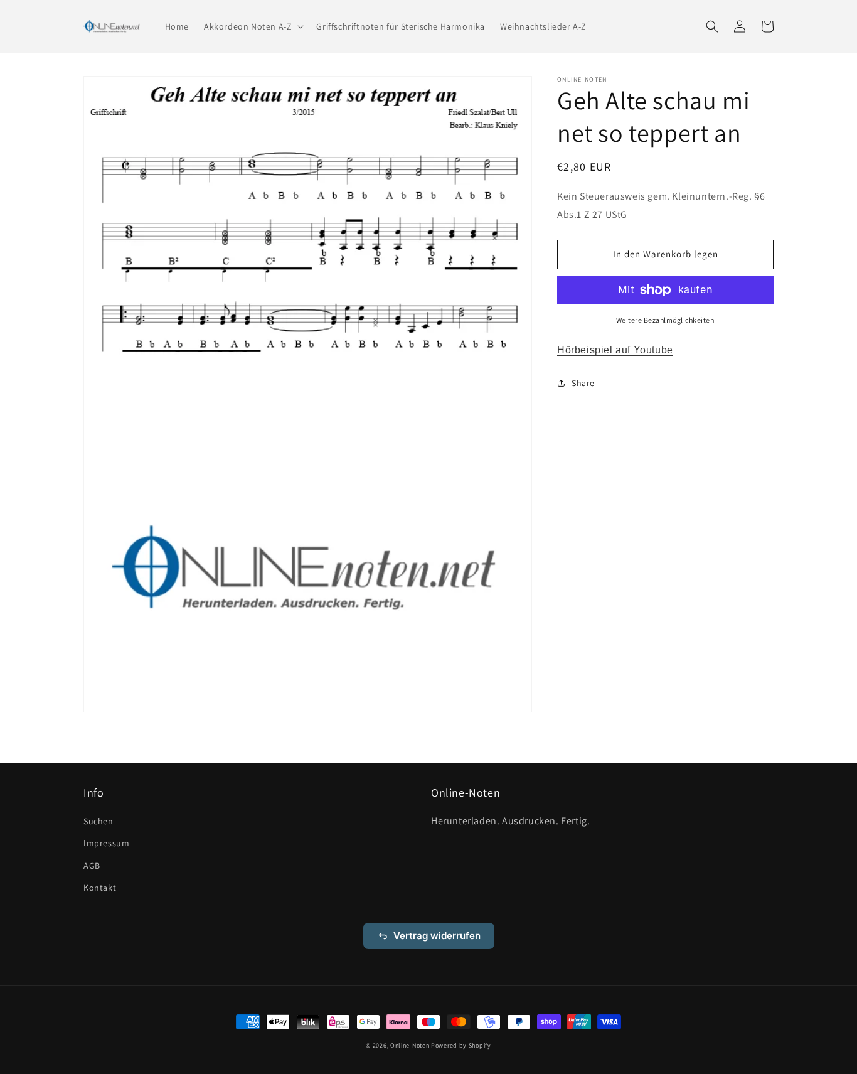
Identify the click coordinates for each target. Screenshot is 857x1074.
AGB (91, 865)
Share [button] (583, 382)
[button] (252, 26)
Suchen (98, 821)
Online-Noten (409, 1045)
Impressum (106, 843)
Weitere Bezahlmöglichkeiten (665, 320)
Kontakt (99, 887)
